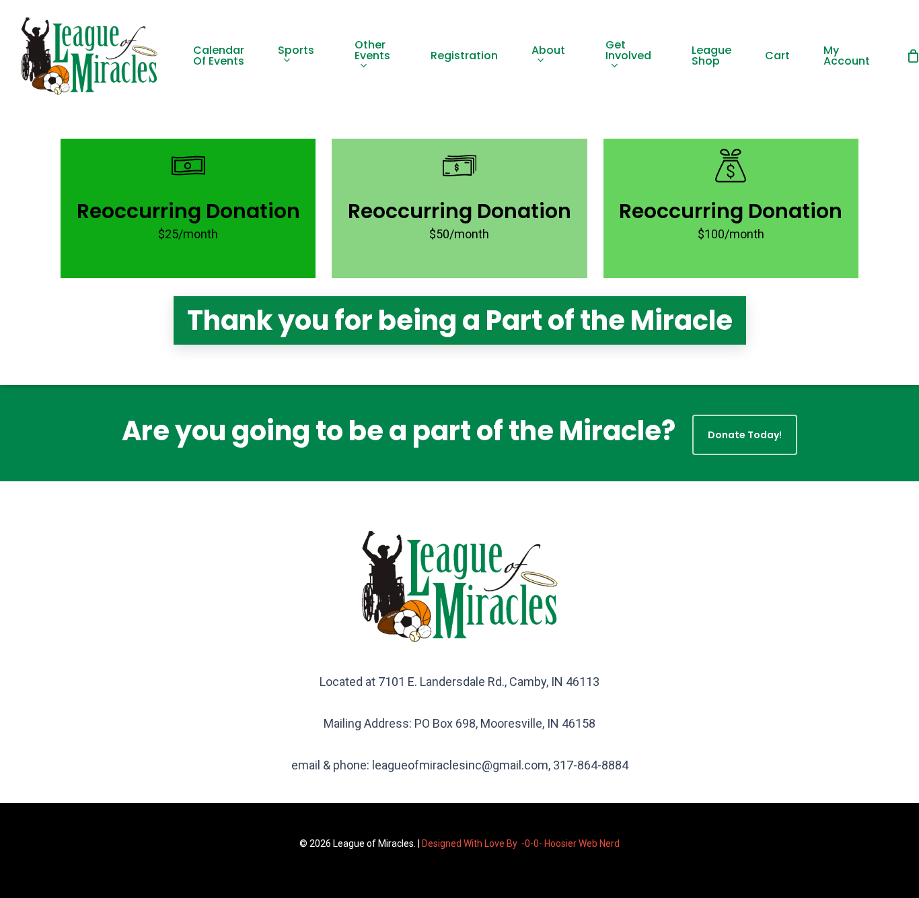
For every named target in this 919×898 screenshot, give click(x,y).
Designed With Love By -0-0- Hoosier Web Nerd (521, 843)
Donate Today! (745, 435)
